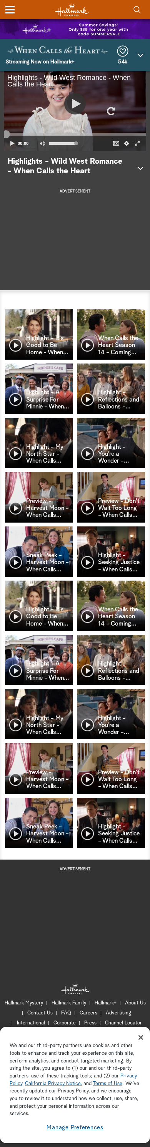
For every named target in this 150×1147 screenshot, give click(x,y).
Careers (88, 1013)
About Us (135, 1003)
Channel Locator (123, 1023)
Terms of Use (107, 1083)
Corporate (64, 1023)
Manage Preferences (75, 1127)
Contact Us (40, 1013)
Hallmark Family (69, 1003)
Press (90, 1023)
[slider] (75, 134)
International (31, 1023)
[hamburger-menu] (10, 9)
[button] (39, 111)
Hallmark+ (106, 1003)
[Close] (140, 1037)
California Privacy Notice (53, 1083)
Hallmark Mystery (24, 1003)
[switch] (42, 143)
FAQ (66, 1013)
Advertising (118, 1013)
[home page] (72, 10)
